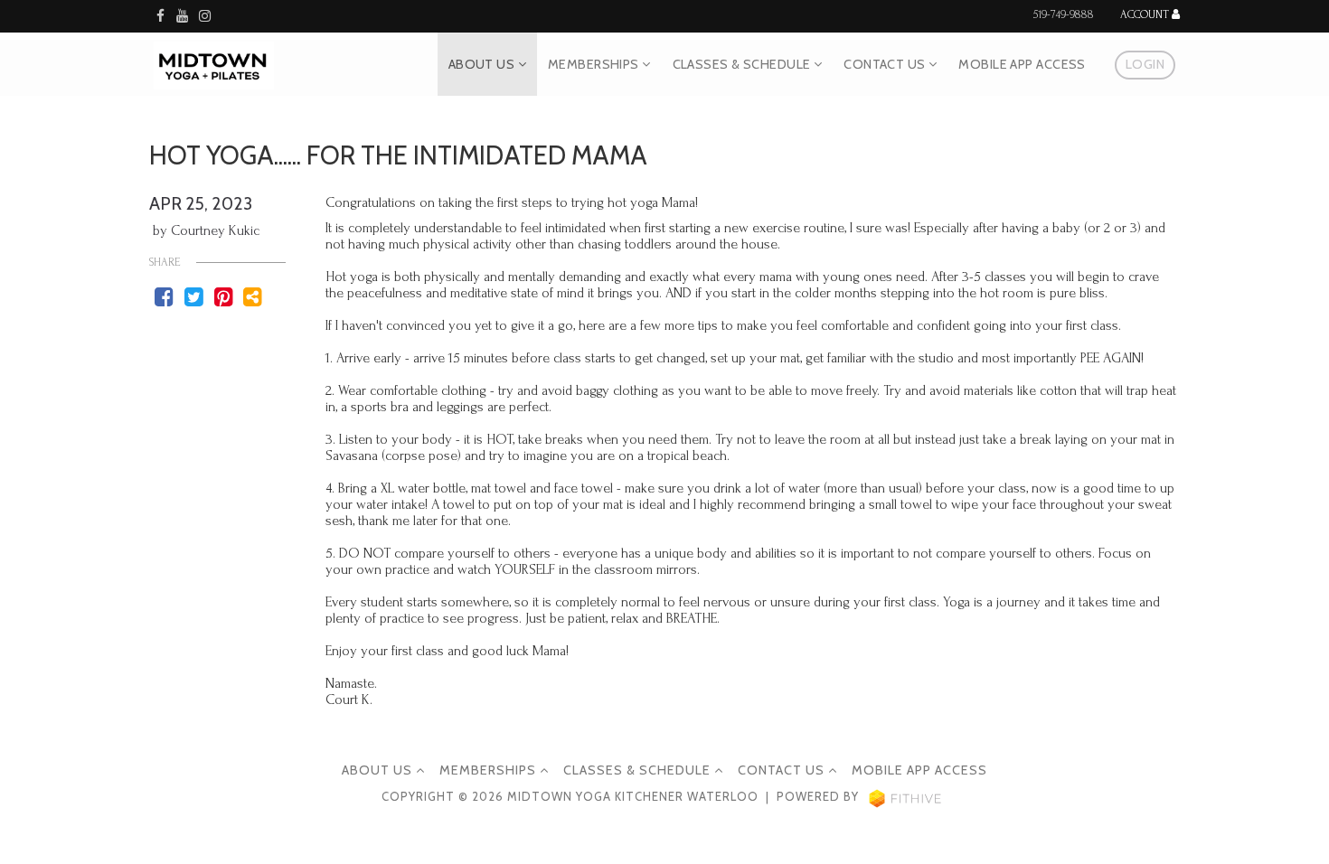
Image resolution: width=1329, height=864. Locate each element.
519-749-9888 (1063, 14)
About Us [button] (483, 64)
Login (1145, 64)
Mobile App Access (1021, 64)
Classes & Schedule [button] (743, 64)
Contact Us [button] (886, 64)
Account (1146, 15)
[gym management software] (905, 797)
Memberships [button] (595, 64)
